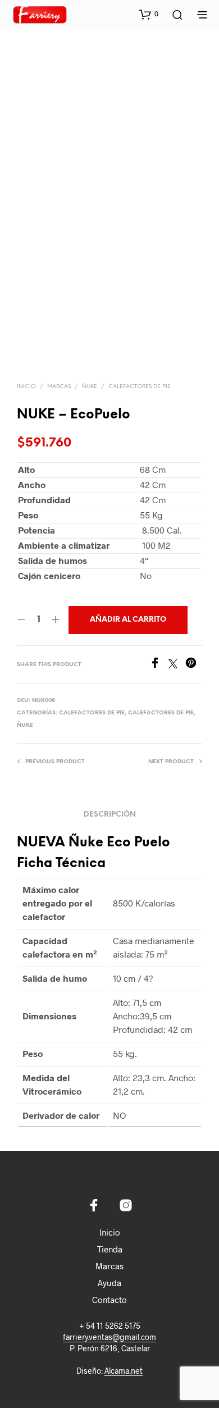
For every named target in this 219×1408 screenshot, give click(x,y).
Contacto (109, 1300)
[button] (148, 14)
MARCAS (59, 387)
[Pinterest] (193, 664)
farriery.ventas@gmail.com (109, 1337)
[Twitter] (176, 664)
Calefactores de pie (139, 387)
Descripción (110, 814)
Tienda (109, 1249)
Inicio (26, 387)
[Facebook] (158, 664)
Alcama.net (123, 1370)
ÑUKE (89, 387)
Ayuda (109, 1283)
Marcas (109, 1266)
